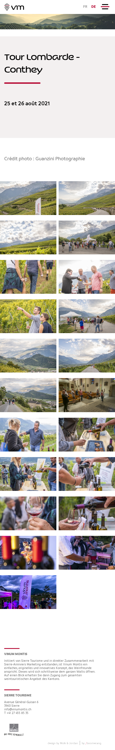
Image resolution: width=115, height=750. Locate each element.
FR (85, 7)
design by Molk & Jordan (63, 743)
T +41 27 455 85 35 (16, 713)
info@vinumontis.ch (17, 709)
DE (93, 7)
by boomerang (91, 743)
